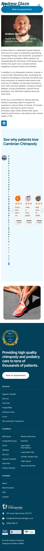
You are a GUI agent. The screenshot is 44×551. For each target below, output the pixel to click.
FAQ (3, 492)
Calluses (5, 450)
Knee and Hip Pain (28, 466)
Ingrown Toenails (9, 394)
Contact (5, 497)
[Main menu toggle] (39, 5)
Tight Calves (26, 461)
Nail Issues (6, 436)
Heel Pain (6, 463)
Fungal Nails (7, 408)
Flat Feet (24, 441)
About (4, 483)
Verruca (5, 399)
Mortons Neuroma (28, 436)
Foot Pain (6, 403)
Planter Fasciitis (8, 468)
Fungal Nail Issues (9, 441)
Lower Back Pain (27, 452)
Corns (4, 417)
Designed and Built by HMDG (13, 543)
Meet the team (8, 488)
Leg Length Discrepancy (26, 446)
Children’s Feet (8, 412)
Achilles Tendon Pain (29, 457)
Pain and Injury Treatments (13, 421)
